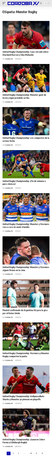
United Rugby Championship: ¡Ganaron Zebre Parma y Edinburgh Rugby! (24, 441)
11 (36, 453)
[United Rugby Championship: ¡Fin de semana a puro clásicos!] (26, 164)
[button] (5, 3)
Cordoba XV (9, 59)
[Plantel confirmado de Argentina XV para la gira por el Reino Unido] (26, 293)
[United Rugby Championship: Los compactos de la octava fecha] (26, 121)
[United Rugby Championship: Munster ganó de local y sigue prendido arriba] (26, 78)
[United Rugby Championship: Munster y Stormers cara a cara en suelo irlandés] (26, 207)
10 (31, 453)
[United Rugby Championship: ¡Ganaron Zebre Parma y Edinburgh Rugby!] (26, 423)
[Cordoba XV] (23, 3)
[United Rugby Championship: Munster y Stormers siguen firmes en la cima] (26, 250)
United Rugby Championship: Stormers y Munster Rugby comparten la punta (26, 355)
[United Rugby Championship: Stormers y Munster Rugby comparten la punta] (26, 336)
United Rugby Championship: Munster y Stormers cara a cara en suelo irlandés (26, 225)
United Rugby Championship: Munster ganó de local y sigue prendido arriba (24, 96)
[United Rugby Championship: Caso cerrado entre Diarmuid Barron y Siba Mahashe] (26, 35)
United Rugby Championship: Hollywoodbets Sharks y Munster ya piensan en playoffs (23, 398)
